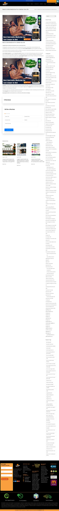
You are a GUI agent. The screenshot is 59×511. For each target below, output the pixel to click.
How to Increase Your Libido (50, 363)
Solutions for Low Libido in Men (50, 440)
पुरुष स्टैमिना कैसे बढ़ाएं (50, 334)
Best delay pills (48, 342)
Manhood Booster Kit (49, 180)
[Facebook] (14, 481)
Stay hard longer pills (49, 444)
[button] (57, 1)
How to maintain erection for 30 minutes (51, 371)
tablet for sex (48, 276)
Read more (4, 164)
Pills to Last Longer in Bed (50, 413)
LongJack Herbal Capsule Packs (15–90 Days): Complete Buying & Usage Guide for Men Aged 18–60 (9, 160)
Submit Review (9, 129)
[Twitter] (15, 481)
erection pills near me (49, 350)
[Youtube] (19, 481)
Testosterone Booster (49, 280)
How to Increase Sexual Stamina (50, 361)
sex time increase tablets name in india (50, 434)
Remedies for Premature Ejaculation (50, 419)
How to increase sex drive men (50, 358)
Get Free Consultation (29, 0)
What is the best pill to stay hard (50, 451)
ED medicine (48, 127)
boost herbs (48, 120)
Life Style (47, 165)
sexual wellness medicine (50, 251)
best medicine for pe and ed (50, 102)
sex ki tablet (48, 422)
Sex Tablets (47, 236)
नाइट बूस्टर (47, 324)
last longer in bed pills (49, 384)
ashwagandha (48, 59)
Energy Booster (48, 130)
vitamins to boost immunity (50, 303)
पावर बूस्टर (47, 326)
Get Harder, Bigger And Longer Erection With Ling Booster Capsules (50, 137)
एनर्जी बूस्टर (47, 313)
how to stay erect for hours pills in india (50, 378)
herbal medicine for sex (49, 147)
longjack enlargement (49, 394)
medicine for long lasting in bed (51, 192)
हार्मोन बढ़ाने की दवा (48, 336)
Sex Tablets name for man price (50, 431)
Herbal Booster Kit (48, 145)
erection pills (48, 348)
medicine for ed (39, 9)
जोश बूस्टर (47, 316)
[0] (55, 3)
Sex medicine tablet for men (51, 426)
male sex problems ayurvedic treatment (49, 405)
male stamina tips (49, 273)
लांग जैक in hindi (48, 329)
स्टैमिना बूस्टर (47, 333)
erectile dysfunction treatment (51, 132)
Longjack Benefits (49, 392)
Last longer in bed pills (49, 163)
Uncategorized (48, 301)
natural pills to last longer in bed (50, 408)
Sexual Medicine (48, 245)
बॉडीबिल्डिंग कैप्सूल (48, 328)
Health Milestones (49, 167)
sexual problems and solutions (50, 248)
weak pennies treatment (50, 308)
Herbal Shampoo (48, 155)
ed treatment (48, 129)
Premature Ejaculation (50, 296)
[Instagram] (17, 481)
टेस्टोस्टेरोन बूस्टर (48, 321)
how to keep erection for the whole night (51, 366)
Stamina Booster (48, 266)
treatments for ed (49, 448)
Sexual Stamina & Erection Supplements (50, 437)
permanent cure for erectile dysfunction (50, 411)
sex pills (47, 235)
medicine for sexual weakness (50, 200)
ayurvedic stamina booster (51, 62)
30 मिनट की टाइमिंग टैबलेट (50, 57)
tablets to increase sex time (50, 446)
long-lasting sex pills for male (50, 390)
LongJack (4, 45)
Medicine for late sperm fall (50, 190)
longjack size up (48, 398)
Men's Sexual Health (50, 198)
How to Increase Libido (49, 355)
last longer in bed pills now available (50, 387)
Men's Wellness (49, 142)
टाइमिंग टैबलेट (48, 318)
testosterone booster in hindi (50, 281)
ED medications (48, 125)
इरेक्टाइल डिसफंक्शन (49, 311)
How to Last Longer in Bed (50, 368)
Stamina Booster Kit (49, 275)
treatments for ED (48, 298)
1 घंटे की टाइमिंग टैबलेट (49, 56)
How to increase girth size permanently (50, 353)
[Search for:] (51, 16)
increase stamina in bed (50, 271)
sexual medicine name (49, 246)
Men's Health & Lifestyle (50, 168)
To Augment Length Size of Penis (51, 283)
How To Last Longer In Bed (50, 157)
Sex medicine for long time (50, 424)
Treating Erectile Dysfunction (50, 286)
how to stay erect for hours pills (50, 375)
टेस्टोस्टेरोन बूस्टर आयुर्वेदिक (49, 323)
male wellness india (50, 256)
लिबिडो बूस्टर (47, 331)
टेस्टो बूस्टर (47, 319)
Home (35, 9)
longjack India (48, 396)
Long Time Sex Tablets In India (50, 401)
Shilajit (47, 260)
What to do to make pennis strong (50, 455)
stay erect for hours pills (50, 442)
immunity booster (48, 158)
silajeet (47, 261)
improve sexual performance (51, 253)
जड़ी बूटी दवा (47, 314)
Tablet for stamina (49, 278)
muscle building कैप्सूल (49, 207)
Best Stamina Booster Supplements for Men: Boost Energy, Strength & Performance (51, 49)
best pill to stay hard (49, 344)
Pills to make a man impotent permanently (50, 416)
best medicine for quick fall (50, 109)
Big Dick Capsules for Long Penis (51, 117)
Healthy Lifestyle (48, 140)
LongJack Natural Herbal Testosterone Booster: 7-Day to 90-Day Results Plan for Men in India (37, 160)
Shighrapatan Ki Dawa (49, 258)
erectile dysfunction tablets (50, 346)
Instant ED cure (48, 380)
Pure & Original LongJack (27, 48)
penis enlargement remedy (50, 225)
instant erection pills (49, 382)
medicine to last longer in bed (50, 203)
